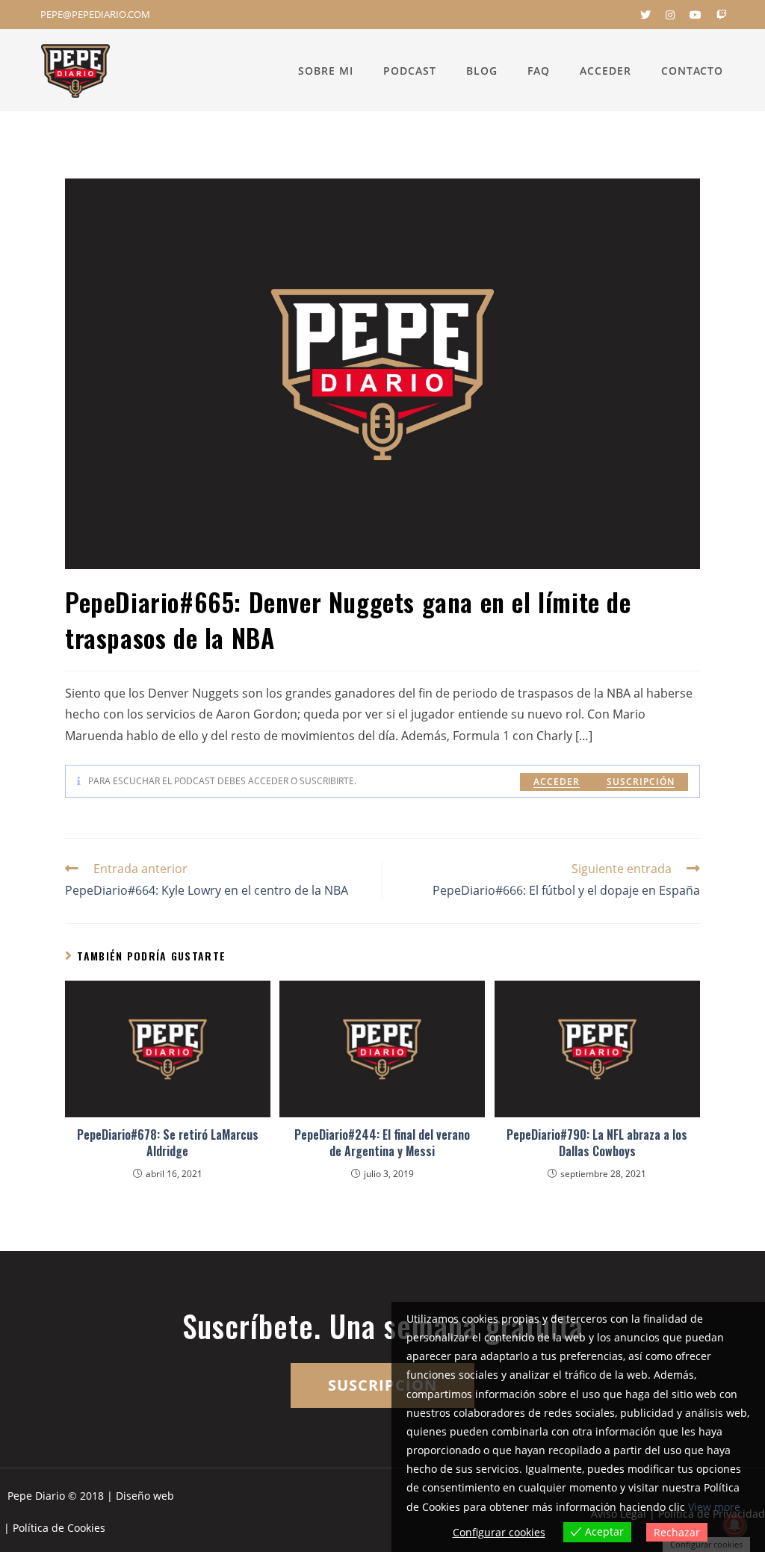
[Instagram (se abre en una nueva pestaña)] (670, 14)
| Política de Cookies (54, 1528)
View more (714, 1507)
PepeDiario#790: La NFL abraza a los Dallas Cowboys (597, 1143)
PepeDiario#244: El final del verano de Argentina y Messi (382, 1143)
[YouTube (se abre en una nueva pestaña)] (695, 14)
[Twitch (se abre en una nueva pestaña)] (718, 14)
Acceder (556, 781)
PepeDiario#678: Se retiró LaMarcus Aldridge (167, 1143)
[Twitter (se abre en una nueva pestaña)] (645, 14)
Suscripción (641, 781)
